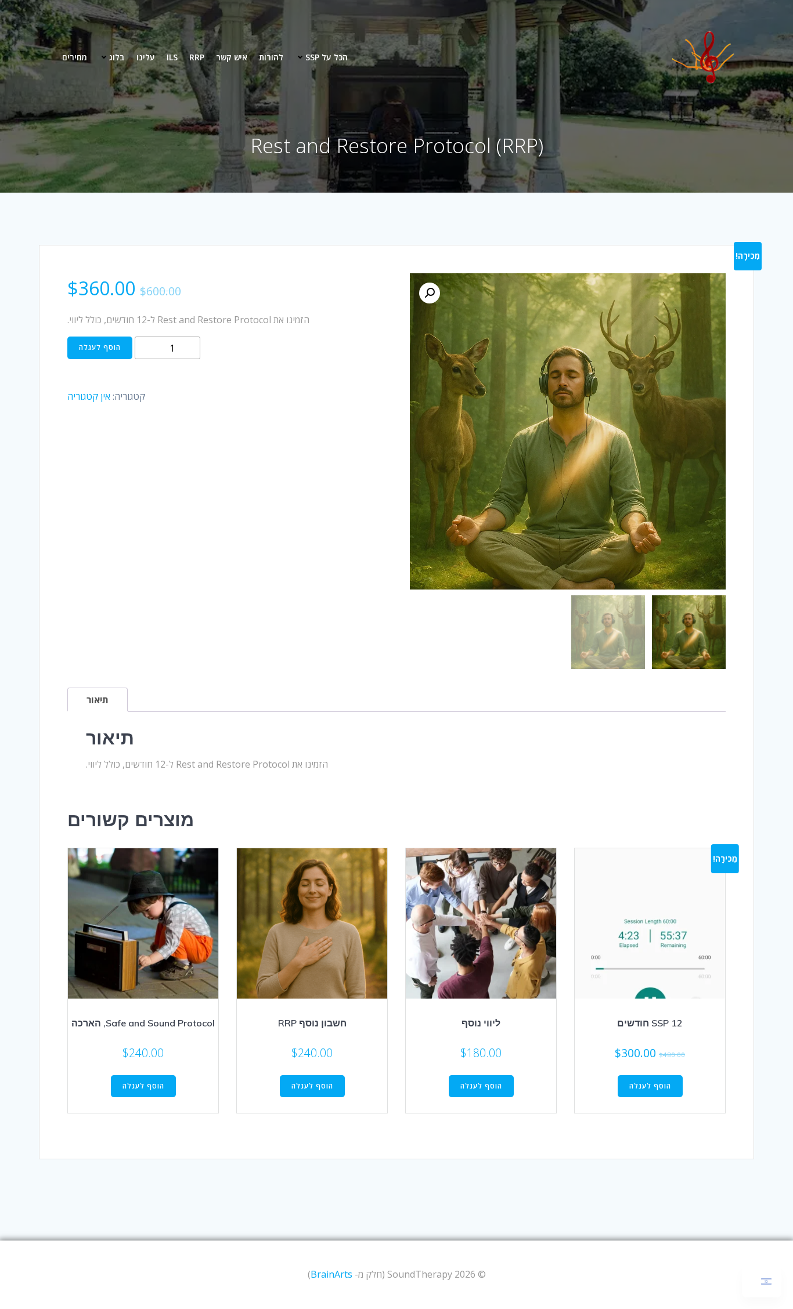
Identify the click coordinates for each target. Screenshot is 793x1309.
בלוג (117, 57)
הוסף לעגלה (100, 347)
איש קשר (231, 57)
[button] (429, 293)
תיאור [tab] (97, 699)
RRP (196, 57)
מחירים (74, 57)
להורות (271, 57)
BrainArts (331, 1274)
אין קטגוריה (88, 396)
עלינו (145, 57)
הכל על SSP (326, 57)
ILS (172, 57)
